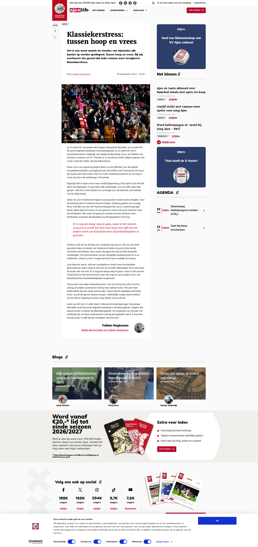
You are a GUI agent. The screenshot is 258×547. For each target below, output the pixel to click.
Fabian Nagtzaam (81, 74)
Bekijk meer (168, 142)
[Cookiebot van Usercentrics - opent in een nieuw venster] (35, 542)
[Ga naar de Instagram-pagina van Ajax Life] (130, 3)
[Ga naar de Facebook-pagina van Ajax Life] (120, 3)
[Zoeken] (153, 3)
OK (217, 521)
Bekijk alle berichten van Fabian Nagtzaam (104, 330)
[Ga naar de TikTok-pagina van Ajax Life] (135, 3)
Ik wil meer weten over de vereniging (174, 3)
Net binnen (99, 10)
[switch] (97, 541)
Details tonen (162, 542)
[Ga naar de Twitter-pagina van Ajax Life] (125, 3)
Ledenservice (200, 3)
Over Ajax (138, 10)
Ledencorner (117, 10)
